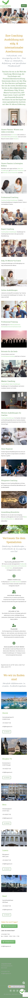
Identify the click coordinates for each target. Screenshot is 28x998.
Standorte (16, 138)
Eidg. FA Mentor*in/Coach (11, 261)
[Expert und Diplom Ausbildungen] (14, 216)
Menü (24, 5)
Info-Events (14, 134)
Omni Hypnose (7, 449)
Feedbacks (22, 564)
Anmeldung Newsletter (10, 512)
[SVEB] (14, 309)
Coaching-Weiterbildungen (7, 418)
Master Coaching (8, 381)
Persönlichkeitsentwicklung (8, 356)
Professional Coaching (9, 197)
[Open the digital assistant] (22, 991)
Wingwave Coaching (9, 480)
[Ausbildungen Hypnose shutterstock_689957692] (14, 436)
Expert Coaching (7, 229)
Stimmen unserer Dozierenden (10, 172)
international (18, 581)
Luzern (5, 850)
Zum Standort (7, 731)
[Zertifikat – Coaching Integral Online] (14, 277)
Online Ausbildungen (9, 290)
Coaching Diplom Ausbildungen (8, 231)
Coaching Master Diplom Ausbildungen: (10, 384)
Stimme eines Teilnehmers (17, 170)
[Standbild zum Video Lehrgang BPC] (14, 151)
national (12, 581)
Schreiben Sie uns (9, 941)
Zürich (5, 713)
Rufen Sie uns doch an (10, 926)
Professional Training (9, 322)
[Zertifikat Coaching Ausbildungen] (14, 184)
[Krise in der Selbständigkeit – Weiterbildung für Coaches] (14, 468)
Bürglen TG (7, 759)
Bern (4, 804)
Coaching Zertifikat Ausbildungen (9, 200)
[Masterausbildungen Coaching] (14, 368)
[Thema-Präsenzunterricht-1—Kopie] (14, 117)
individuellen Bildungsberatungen (9, 136)
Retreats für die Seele (9, 351)
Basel (4, 896)
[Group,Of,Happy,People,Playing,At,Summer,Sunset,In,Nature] (14, 339)
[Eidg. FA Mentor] (14, 248)
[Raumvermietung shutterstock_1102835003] (14, 400)
